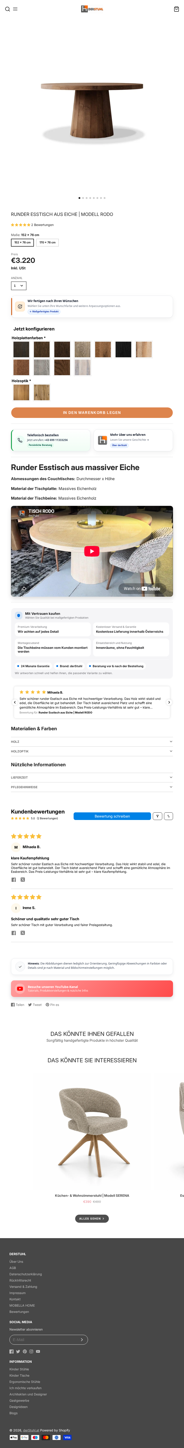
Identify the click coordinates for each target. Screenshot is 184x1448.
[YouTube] (38, 1351)
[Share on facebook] (13, 880)
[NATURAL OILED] (144, 349)
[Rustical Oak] (42, 392)
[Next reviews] (169, 702)
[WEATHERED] (62, 367)
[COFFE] (62, 349)
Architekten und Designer (28, 1394)
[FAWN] (83, 349)
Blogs (13, 1413)
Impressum (17, 1293)
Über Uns (16, 1261)
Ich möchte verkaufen (25, 1388)
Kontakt (15, 1299)
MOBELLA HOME (22, 1305)
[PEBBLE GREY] (42, 367)
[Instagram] (31, 1351)
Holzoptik (21, 381)
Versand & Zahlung (23, 1286)
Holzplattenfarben (29, 338)
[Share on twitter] (22, 880)
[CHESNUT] (42, 349)
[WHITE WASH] (83, 367)
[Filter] (157, 816)
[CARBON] (21, 349)
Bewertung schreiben (112, 816)
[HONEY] (103, 349)
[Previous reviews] (15, 702)
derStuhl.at (31, 1430)
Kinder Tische (19, 1375)
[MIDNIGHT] (124, 349)
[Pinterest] (25, 1351)
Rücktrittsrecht (20, 1280)
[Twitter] (18, 1351)
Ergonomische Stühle (24, 1382)
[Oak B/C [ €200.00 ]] (21, 392)
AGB (12, 1268)
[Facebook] (11, 1351)
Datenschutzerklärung (25, 1274)
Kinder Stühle (19, 1369)
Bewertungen (19, 1312)
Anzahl (16, 278)
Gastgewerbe (19, 1400)
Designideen (18, 1407)
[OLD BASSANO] (21, 367)
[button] (79, 198)
